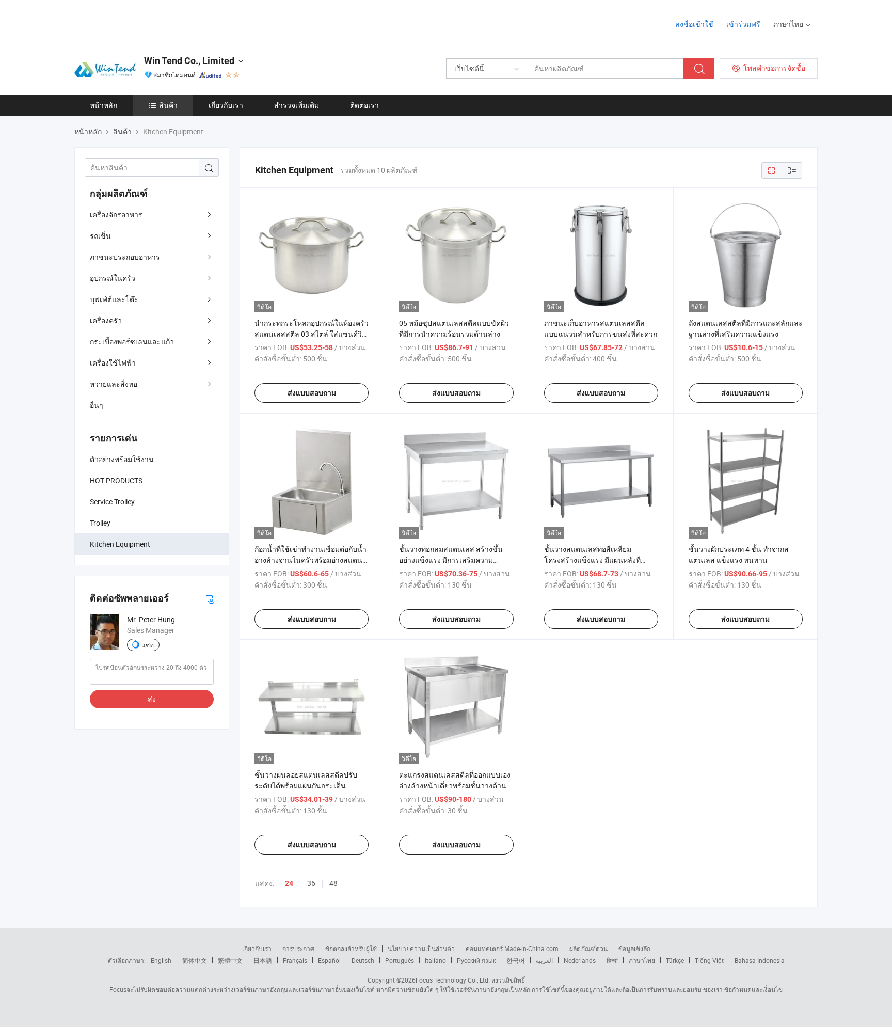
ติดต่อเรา (364, 105)
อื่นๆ (96, 405)
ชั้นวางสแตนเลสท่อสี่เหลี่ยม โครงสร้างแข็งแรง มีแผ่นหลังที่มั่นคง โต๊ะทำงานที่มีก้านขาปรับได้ (598, 560)
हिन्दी (612, 960)
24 (289, 883)
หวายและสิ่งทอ (113, 384)
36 (311, 883)
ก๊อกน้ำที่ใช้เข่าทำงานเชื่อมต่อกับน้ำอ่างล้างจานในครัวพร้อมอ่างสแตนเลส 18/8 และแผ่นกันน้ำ (310, 560)
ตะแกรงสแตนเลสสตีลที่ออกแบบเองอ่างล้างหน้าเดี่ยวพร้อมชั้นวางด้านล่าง (455, 785)
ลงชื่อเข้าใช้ (694, 24)
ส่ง (152, 699)
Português (399, 960)
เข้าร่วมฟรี (743, 24)
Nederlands (580, 960)
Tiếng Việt (709, 960)
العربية (544, 960)
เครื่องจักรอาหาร (116, 214)
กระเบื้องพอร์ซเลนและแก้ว (132, 341)
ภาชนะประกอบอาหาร (125, 257)
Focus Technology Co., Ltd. (453, 980)
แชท (147, 645)
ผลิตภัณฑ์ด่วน (588, 948)
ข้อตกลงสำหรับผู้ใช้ (351, 948)
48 (333, 883)
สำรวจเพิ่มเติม (296, 105)
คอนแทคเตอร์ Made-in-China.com (512, 948)
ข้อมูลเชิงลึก (634, 948)
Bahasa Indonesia (760, 960)
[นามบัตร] (209, 599)
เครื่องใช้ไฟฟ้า (113, 363)
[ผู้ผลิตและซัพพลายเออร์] (140, 20)
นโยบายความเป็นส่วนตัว (421, 948)
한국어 (515, 960)
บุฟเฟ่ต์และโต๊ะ (114, 299)
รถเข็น (100, 236)
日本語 (262, 960)
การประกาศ (298, 948)
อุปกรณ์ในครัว (112, 278)
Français (295, 960)
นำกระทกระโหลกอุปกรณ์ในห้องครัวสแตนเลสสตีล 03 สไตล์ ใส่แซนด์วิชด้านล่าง (311, 334)
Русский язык (476, 960)
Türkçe (675, 960)
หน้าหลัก (103, 105)
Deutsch (363, 960)
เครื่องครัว (106, 320)
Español (329, 960)
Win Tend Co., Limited (189, 60)
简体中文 (194, 960)
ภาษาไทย (642, 960)
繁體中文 (230, 960)
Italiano (435, 960)
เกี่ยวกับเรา (226, 105)
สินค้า (168, 105)
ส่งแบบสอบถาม (312, 393)
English (161, 960)
